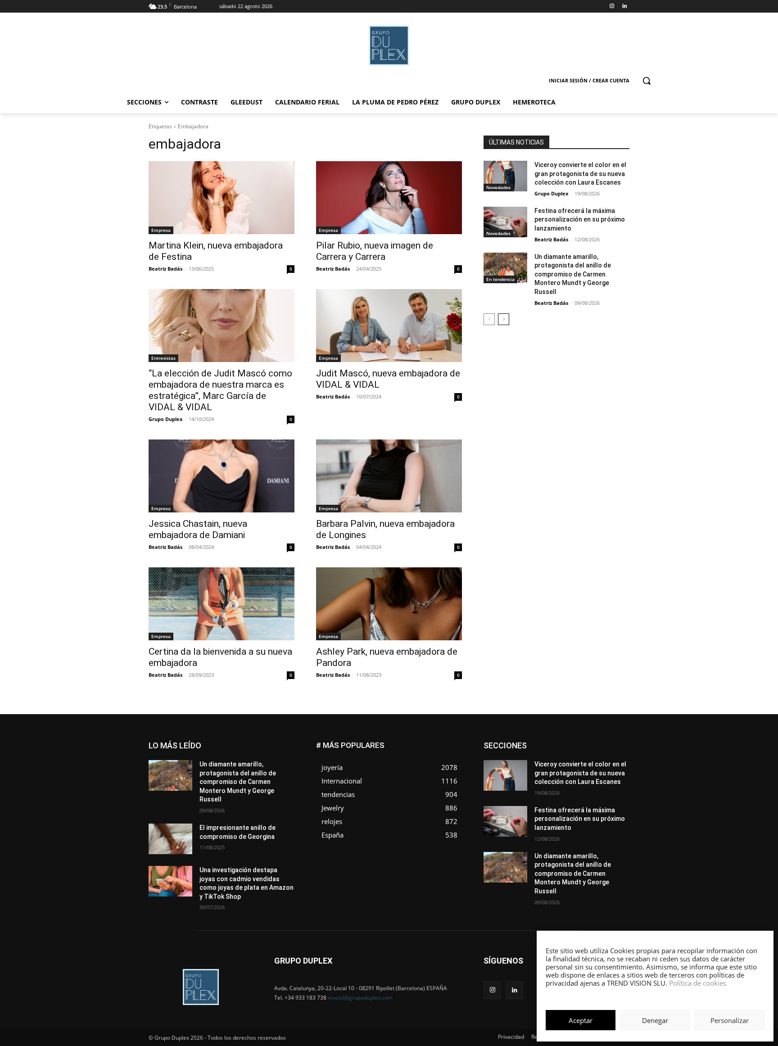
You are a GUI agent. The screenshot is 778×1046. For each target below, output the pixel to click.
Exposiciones (546, 755)
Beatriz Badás (165, 268)
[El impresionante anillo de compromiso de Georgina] (170, 839)
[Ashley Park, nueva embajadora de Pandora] (389, 603)
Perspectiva (614, 776)
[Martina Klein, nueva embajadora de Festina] (221, 197)
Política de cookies (697, 982)
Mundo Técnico (608, 769)
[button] (646, 80)
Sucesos (617, 789)
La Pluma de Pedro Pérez (597, 762)
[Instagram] (611, 6)
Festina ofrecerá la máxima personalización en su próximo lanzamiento (579, 219)
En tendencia (500, 279)
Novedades (498, 187)
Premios (534, 782)
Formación (615, 755)
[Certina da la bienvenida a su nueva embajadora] (221, 603)
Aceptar (581, 1020)
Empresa (161, 230)
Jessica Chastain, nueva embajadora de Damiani (198, 529)
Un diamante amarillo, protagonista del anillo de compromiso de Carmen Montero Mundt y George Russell (572, 274)
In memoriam (538, 762)
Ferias (583, 755)
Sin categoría (612, 782)
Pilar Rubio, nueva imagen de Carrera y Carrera (374, 251)
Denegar (655, 1020)
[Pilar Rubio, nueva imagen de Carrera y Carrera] (389, 197)
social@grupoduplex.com (361, 997)
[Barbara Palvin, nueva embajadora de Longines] (389, 475)
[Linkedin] (624, 6)
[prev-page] (489, 319)
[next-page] (503, 319)
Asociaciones (539, 742)
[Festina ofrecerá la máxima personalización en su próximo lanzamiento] (505, 222)
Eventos (619, 749)
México (568, 769)
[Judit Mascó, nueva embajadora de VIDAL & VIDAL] (389, 325)
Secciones (570, 782)
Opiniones (575, 776)
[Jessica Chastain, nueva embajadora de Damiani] (221, 475)
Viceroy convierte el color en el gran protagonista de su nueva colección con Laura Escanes (580, 173)
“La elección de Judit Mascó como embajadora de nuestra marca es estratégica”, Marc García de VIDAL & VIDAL (220, 390)
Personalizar (729, 1020)
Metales (537, 769)
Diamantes (582, 742)
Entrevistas (163, 358)
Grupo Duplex (165, 419)
